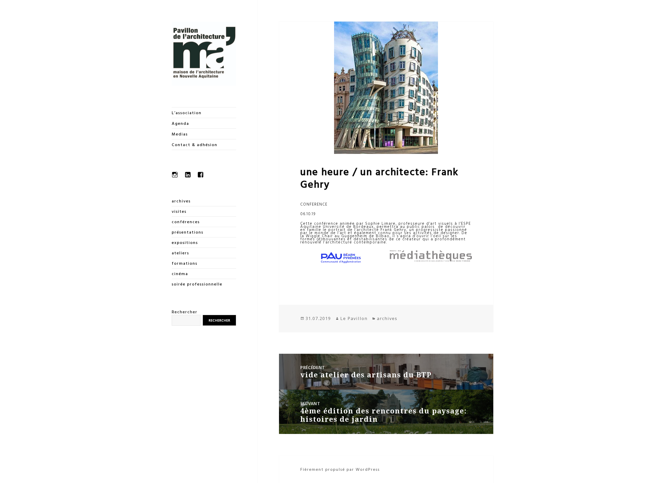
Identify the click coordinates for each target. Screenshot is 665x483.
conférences (186, 222)
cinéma (180, 273)
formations (184, 263)
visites (179, 211)
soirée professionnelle (197, 284)
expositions (185, 242)
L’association (187, 113)
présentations (187, 232)
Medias (180, 134)
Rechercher (184, 312)
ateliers (180, 253)
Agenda (180, 123)
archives (181, 201)
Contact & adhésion (194, 144)
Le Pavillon (354, 318)
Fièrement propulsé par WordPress (340, 469)
